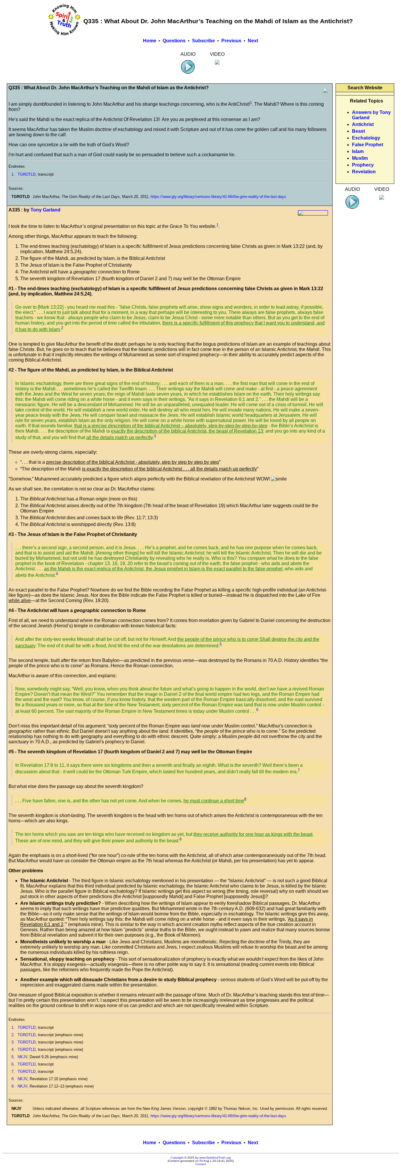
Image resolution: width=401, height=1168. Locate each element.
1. (13, 174)
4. (13, 1049)
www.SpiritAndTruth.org (215, 1157)
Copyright (177, 1157)
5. (13, 1057)
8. (13, 1079)
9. (13, 1086)
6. (13, 1064)
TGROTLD (27, 174)
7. (13, 1071)
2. (13, 1035)
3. (13, 1042)
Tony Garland (45, 209)
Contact (200, 1164)
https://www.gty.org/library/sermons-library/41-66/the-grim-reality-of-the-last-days (218, 196)
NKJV (22, 1057)
